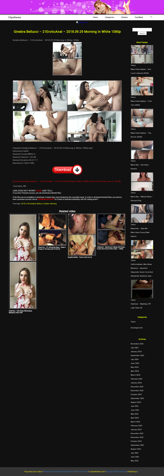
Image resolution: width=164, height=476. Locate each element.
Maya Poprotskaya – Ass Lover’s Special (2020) (141, 71)
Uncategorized (136, 328)
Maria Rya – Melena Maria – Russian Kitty (142, 199)
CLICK (39, 190)
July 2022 (134, 453)
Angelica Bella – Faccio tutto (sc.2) (80, 257)
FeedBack (139, 17)
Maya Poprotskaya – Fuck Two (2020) (141, 103)
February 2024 (136, 379)
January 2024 (136, 383)
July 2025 (134, 348)
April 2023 (135, 418)
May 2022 (134, 461)
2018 (23, 204)
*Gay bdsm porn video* (33, 472)
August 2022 (136, 449)
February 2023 (136, 426)
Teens (133, 322)
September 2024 (137, 355)
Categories (109, 17)
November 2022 (137, 437)
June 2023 (135, 410)
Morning (53, 204)
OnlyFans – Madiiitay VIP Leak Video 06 (141, 306)
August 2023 (136, 402)
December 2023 (137, 387)
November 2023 (137, 391)
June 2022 (135, 457)
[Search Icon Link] (151, 17)
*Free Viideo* (82, 472)
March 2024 (135, 375)
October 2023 (136, 394)
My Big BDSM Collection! (116, 472)
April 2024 (135, 371)
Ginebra (46, 204)
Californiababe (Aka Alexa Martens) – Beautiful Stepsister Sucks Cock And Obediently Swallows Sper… (142, 270)
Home (95, 17)
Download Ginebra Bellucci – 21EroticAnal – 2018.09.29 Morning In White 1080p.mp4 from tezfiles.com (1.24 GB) (67, 181)
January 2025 (136, 352)
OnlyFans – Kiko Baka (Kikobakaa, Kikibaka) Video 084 (20, 312)
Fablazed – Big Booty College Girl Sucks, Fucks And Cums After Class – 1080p (111, 248)
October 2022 (136, 441)
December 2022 (137, 433)
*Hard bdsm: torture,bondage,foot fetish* (60, 472)
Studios (124, 17)
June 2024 (135, 363)
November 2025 (137, 344)
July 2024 (134, 359)
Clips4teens (14, 17)
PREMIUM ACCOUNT (46, 199)
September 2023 (137, 398)
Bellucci (40, 204)
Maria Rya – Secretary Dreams (140, 167)
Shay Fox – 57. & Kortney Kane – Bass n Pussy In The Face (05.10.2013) (52, 248)
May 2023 (134, 414)
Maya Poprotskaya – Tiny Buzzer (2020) (141, 135)
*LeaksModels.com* (97, 472)
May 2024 (134, 367)
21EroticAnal (31, 204)
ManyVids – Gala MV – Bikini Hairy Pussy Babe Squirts (140, 232)
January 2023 (136, 430)
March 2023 (135, 422)
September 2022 (137, 445)
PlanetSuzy (132, 472)
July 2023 (134, 406)
